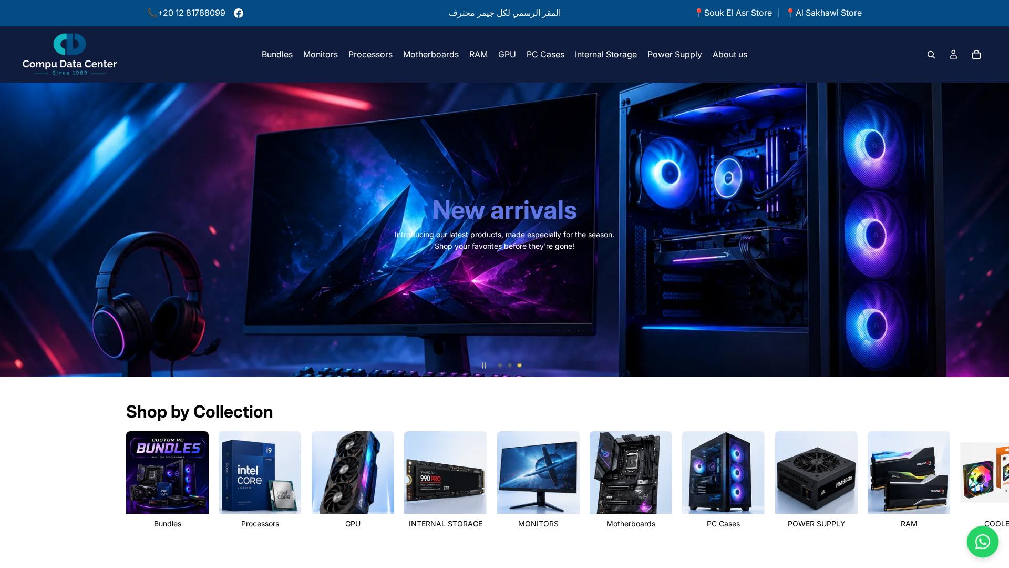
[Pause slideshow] (484, 365)
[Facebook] (238, 13)
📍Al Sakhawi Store (823, 12)
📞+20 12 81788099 (186, 12)
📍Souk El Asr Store (733, 12)
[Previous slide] (15, 229)
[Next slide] (993, 229)
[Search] (931, 54)
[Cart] (976, 54)
